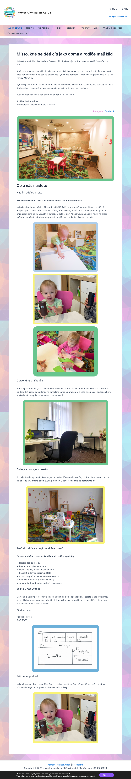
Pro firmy (85, 28)
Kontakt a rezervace (17, 33)
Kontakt (51, 764)
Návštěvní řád (63, 764)
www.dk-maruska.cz (34, 12)
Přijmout (106, 775)
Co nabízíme (44, 28)
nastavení (90, 776)
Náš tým (30, 28)
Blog (59, 28)
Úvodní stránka (14, 28)
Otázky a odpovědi (112, 28)
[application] (52, 28)
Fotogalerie (71, 28)
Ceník (96, 28)
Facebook (109, 111)
